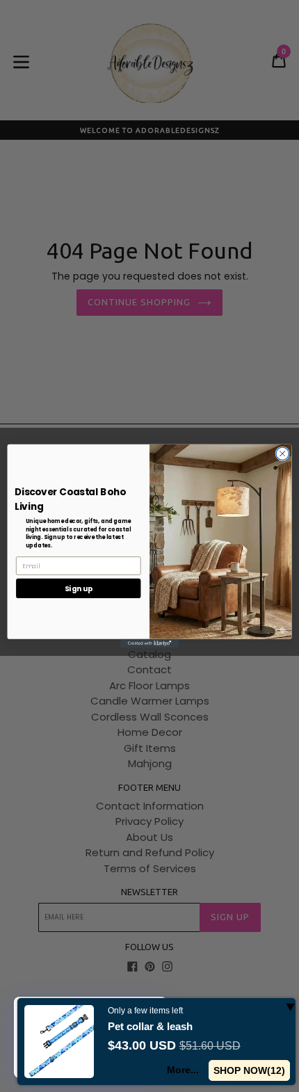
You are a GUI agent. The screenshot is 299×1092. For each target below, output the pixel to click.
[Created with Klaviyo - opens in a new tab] (149, 643)
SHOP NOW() (249, 1070)
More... (184, 1069)
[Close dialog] (282, 453)
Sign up (78, 588)
